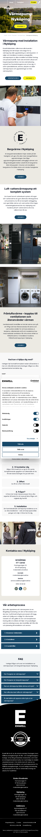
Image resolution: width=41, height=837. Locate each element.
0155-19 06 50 (20, 584)
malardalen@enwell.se (20, 575)
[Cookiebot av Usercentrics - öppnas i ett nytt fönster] (30, 381)
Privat (11, 2)
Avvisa (20, 455)
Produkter (14, 35)
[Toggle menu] (34, 8)
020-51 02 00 (20, 785)
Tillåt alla (20, 444)
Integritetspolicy (9, 822)
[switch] (36, 419)
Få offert (33, 2)
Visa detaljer (31, 438)
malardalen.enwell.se (20, 570)
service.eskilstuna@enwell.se (20, 581)
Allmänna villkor (14, 825)
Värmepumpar (21, 35)
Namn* (4, 374)
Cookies (18, 822)
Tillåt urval (20, 449)
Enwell (5, 35)
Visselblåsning (27, 825)
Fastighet (20, 2)
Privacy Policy (34, 830)
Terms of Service (20, 832)
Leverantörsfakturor (28, 822)
